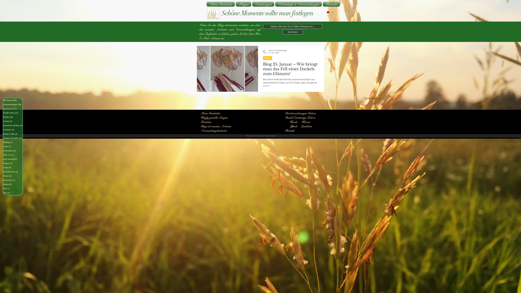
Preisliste (206, 122)
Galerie (312, 113)
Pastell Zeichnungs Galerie (300, 118)
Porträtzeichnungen (296, 113)
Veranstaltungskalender (214, 131)
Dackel (268, 58)
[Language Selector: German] (330, 12)
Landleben (306, 126)
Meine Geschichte (210, 113)
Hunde (293, 122)
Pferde (293, 126)
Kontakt (290, 131)
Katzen (305, 122)
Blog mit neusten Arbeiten (216, 126)
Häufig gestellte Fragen (214, 118)
